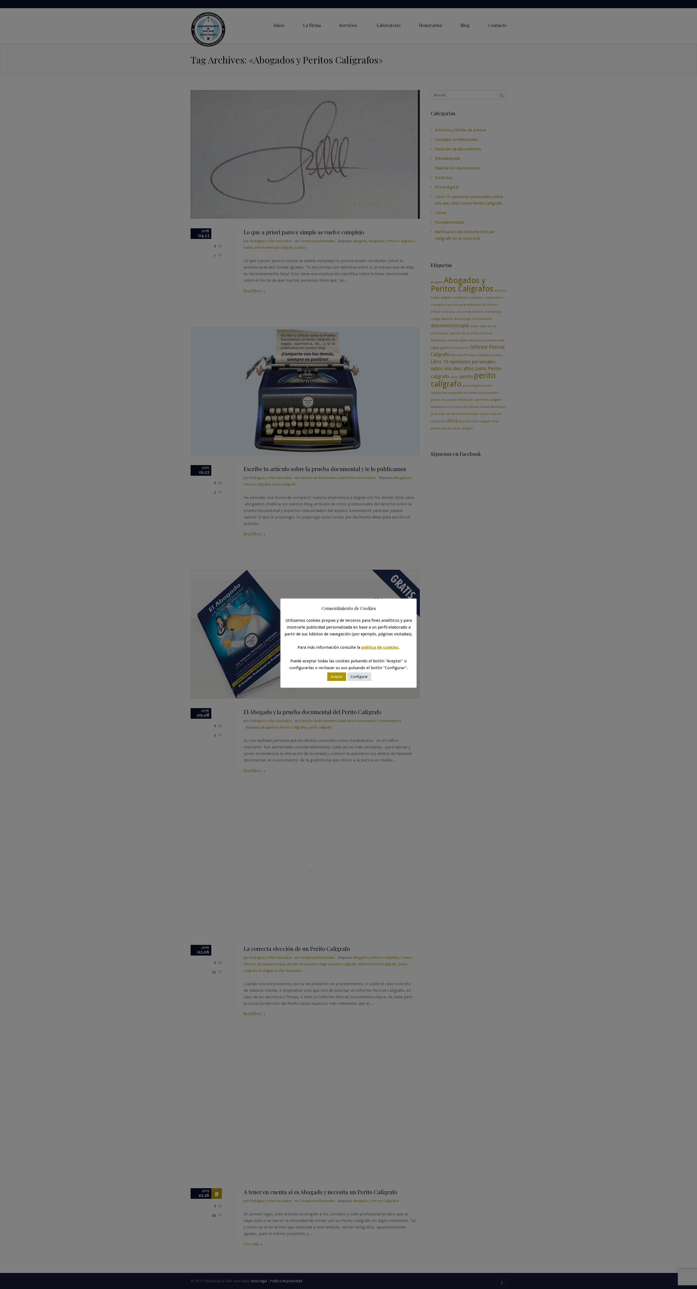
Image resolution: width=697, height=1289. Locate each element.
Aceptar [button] (337, 677)
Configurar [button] (359, 677)
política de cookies (379, 647)
